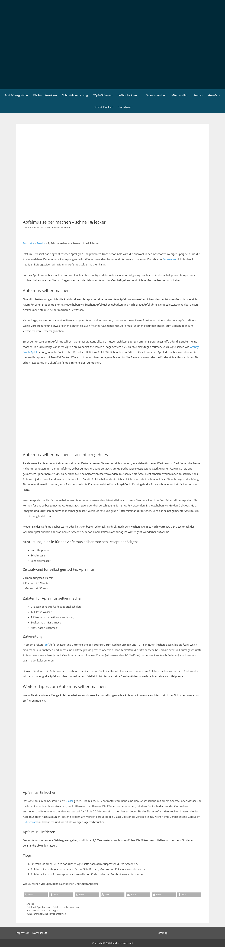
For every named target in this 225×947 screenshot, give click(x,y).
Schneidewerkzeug (75, 95)
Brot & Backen (103, 107)
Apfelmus (57, 907)
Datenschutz (39, 933)
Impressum (23, 933)
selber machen (71, 907)
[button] (36, 894)
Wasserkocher (156, 95)
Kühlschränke (127, 95)
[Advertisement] (112, 63)
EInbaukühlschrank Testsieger (42, 910)
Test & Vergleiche (16, 95)
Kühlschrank (30, 822)
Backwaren (169, 259)
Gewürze (214, 95)
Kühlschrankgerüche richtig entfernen (46, 913)
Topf (46, 644)
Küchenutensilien (45, 95)
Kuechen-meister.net (122, 943)
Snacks (198, 95)
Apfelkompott (44, 907)
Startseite (28, 243)
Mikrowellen (179, 95)
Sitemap (163, 933)
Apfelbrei (31, 907)
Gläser (69, 801)
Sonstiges (124, 107)
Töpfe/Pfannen (103, 95)
